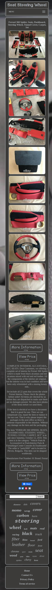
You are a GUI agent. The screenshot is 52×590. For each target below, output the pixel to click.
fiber (15, 539)
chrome (15, 551)
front (40, 546)
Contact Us (27, 575)
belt (25, 529)
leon (36, 560)
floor (31, 545)
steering (27, 521)
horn (34, 516)
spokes (19, 560)
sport (24, 552)
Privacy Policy (27, 579)
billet (28, 556)
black (27, 533)
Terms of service (27, 583)
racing (15, 534)
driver (42, 556)
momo (16, 510)
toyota (34, 556)
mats (33, 528)
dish (25, 504)
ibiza (24, 539)
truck (38, 534)
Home (27, 570)
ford (40, 539)
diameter (17, 504)
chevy (27, 559)
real (42, 528)
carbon (23, 515)
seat (39, 550)
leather (18, 544)
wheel (15, 527)
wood (13, 555)
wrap (27, 510)
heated (32, 540)
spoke (21, 556)
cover (37, 509)
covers (35, 503)
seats (30, 552)
